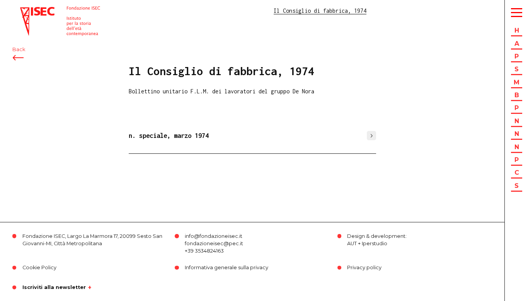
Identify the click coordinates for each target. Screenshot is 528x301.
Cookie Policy (39, 267)
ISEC (26, 10)
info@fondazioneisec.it (213, 236)
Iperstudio (374, 243)
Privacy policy (364, 267)
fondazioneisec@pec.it (214, 243)
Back (18, 49)
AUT (352, 243)
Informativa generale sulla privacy (226, 267)
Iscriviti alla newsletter (54, 287)
